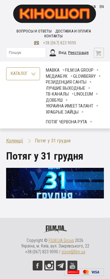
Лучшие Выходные (65, 88)
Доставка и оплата (73, 31)
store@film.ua (73, 251)
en (102, 6)
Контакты (53, 36)
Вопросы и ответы (34, 31)
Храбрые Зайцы (62, 112)
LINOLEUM (83, 94)
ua (93, 6)
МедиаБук (57, 76)
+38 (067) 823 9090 (59, 42)
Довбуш (54, 100)
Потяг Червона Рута (66, 122)
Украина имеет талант (69, 106)
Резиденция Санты (66, 82)
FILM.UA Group (79, 70)
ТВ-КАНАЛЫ (57, 94)
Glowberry (84, 76)
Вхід (62, 52)
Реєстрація (78, 52)
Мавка (53, 70)
